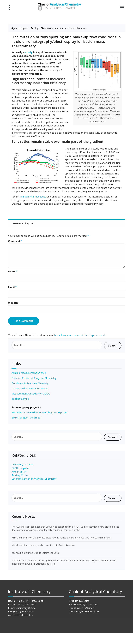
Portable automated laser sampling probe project (40, 412)
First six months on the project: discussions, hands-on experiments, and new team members (62, 537)
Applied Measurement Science (29, 372)
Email (12, 287)
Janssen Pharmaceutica (33, 196)
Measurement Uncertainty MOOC (31, 393)
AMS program (19, 471)
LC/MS (70, 28)
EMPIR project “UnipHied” (26, 417)
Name (12, 271)
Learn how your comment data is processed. (79, 335)
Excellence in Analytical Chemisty (30, 383)
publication (80, 28)
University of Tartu (22, 464)
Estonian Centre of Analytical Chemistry (34, 378)
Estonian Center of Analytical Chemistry (34, 478)
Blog (36, 28)
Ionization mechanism (55, 28)
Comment (15, 241)
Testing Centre (20, 398)
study (28, 52)
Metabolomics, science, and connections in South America (43, 545)
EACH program (20, 468)
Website (13, 302)
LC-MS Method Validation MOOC (30, 388)
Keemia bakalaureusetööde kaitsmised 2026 (35, 552)
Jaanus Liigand (20, 28)
